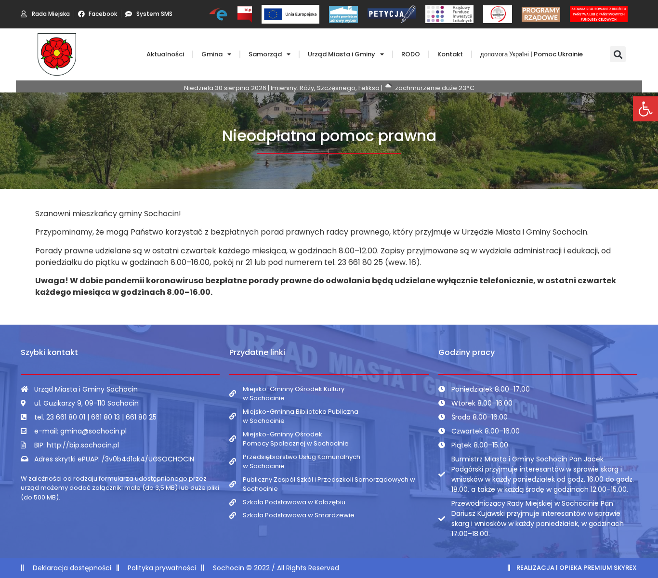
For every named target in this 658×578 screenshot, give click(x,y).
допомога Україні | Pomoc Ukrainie (531, 54)
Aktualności (165, 54)
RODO (410, 54)
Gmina (212, 54)
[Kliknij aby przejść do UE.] (290, 14)
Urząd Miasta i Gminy (341, 54)
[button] (645, 108)
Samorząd (265, 54)
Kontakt (450, 54)
